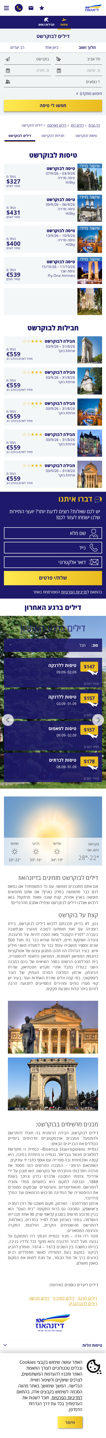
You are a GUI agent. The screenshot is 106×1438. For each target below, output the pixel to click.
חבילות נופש (46, 24)
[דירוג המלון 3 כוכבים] (32, 341)
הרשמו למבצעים (41, 8)
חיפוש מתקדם (89, 93)
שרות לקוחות (31, 8)
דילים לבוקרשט (32, 125)
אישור (70, 1422)
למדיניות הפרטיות (67, 1397)
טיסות (64, 24)
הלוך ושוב (87, 47)
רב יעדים (17, 47)
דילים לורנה (87, 1298)
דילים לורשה (39, 1298)
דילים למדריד (64, 1298)
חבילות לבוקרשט (52, 135)
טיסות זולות (92, 1345)
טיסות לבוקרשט (86, 135)
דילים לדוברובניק (83, 1303)
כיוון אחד (51, 47)
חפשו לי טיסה (53, 105)
